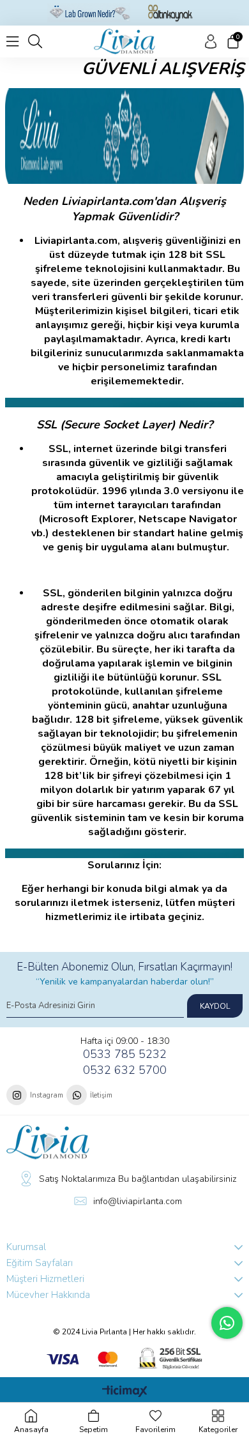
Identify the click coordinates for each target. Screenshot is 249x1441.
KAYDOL (215, 1006)
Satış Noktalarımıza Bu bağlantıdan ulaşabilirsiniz (137, 1179)
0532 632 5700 (125, 1070)
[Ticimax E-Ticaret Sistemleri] (124, 1392)
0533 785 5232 (125, 1054)
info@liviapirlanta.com (137, 1201)
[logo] (47, 1142)
